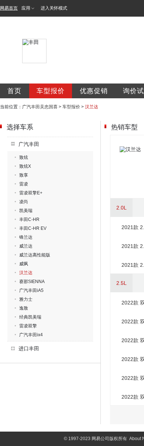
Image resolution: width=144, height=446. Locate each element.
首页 (14, 91)
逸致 (23, 308)
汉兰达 (25, 272)
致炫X (25, 166)
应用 (25, 8)
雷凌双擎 (28, 325)
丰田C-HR (29, 219)
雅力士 (25, 299)
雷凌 (23, 184)
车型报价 (51, 91)
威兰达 (25, 246)
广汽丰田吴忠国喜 (40, 106)
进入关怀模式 (54, 8)
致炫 (23, 157)
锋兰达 (25, 237)
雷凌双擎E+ (30, 192)
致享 (23, 175)
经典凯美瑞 (30, 317)
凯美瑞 (25, 210)
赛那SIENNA (32, 281)
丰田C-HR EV (33, 228)
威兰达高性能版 (34, 255)
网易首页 (9, 8)
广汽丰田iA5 (31, 290)
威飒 (23, 263)
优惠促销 (94, 91)
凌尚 (23, 201)
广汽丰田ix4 (31, 334)
